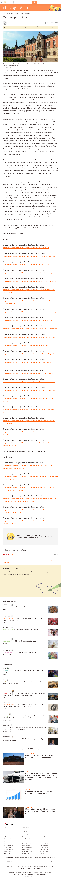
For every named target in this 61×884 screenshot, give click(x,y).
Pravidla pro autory (19, 874)
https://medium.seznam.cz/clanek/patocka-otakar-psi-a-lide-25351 (26, 248)
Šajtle (4, 668)
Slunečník (34, 861)
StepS (4, 679)
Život (48, 560)
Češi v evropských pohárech (48, 857)
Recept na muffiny (8, 845)
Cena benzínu (38, 857)
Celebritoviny (6, 725)
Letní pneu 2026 (44, 843)
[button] (30, 46)
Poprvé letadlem (26, 845)
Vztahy (30, 560)
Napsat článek (48, 536)
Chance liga (43, 829)
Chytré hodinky (28, 868)
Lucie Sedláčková (7, 691)
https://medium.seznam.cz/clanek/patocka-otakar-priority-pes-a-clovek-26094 (30, 329)
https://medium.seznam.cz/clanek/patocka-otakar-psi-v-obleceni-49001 (27, 345)
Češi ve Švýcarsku (26, 849)
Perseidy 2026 (31, 857)
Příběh (26, 560)
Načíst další (30, 748)
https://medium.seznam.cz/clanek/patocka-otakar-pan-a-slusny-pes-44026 (29, 337)
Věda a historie (8, 682)
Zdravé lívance (7, 847)
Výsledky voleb (7, 832)
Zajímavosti (36, 560)
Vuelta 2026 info (25, 829)
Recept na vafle (7, 851)
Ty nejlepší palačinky (8, 843)
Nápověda (35, 872)
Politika (5, 693)
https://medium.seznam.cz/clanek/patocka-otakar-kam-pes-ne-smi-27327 (28, 320)
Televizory (22, 868)
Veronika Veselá (6, 736)
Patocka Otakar (12, 21)
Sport (52, 560)
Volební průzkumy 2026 (9, 831)
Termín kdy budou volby (9, 834)
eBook (47, 22)
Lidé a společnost (9, 607)
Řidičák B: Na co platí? (45, 849)
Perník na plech (7, 853)
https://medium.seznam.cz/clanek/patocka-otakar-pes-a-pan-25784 (26, 265)
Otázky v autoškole (44, 851)
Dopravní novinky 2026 (45, 847)
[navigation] (2, 2)
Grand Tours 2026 (26, 838)
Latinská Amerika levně (27, 851)
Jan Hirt (24, 832)
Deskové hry (50, 866)
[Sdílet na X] (57, 554)
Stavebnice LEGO (29, 866)
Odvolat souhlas (29, 874)
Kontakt (41, 872)
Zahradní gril (28, 863)
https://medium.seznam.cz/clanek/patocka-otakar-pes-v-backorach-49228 (28, 354)
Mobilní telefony (21, 866)
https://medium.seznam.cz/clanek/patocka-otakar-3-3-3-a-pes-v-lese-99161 (29, 382)
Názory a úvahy (8, 630)
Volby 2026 (6, 829)
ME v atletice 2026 (44, 834)
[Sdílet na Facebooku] (55, 554)
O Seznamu (18, 872)
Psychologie (6, 562)
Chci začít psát (11, 577)
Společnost (16, 560)
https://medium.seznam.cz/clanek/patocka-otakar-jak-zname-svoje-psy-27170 (30, 312)
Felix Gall (24, 836)
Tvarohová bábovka (8, 849)
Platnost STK (43, 853)
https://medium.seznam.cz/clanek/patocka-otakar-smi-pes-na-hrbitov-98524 (29, 373)
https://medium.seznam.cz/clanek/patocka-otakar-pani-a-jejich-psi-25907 (28, 273)
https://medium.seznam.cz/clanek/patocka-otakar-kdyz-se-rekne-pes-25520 (29, 256)
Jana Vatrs (5, 713)
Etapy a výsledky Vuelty (27, 831)
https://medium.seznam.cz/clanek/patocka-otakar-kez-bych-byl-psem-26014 (29, 281)
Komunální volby (8, 838)
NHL (41, 838)
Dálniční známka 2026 (45, 845)
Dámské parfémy (38, 866)
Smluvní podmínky (27, 872)
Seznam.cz (56, 2)
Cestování (43, 560)
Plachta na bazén (21, 861)
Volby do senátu (7, 836)
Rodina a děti (7, 652)
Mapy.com (16, 857)
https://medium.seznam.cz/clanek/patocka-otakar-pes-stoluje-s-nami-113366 (29, 390)
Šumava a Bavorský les (27, 847)
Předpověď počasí (23, 857)
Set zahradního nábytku (48, 861)
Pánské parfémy (36, 868)
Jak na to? (24, 577)
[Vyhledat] (34, 2)
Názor (21, 560)
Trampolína (28, 861)
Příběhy (5, 727)
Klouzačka (39, 861)
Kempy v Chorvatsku (26, 843)
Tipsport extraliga (44, 832)
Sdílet (53, 22)
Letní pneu (44, 866)
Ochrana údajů (48, 872)
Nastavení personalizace (40, 874)
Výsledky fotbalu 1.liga (45, 831)
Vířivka (33, 863)
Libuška (5, 702)
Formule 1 (42, 836)
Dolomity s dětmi (26, 853)
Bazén (15, 861)
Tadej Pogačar (25, 834)
